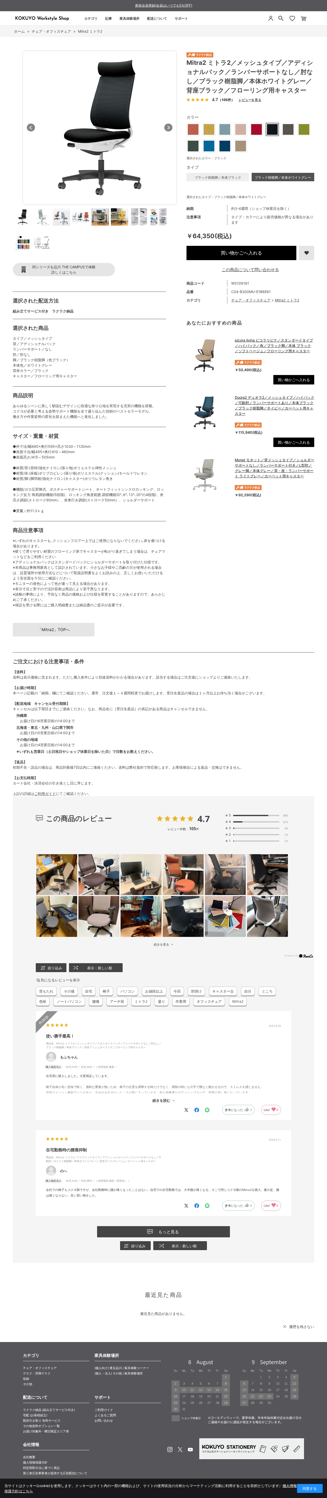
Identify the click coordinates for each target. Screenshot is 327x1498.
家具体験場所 (129, 18)
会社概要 (29, 1457)
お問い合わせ (104, 1420)
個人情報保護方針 (35, 1462)
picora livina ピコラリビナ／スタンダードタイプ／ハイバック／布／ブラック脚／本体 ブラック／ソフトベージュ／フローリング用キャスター (274, 345)
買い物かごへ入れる (241, 253)
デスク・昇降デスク (37, 1373)
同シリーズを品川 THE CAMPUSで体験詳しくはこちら (64, 269)
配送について (157, 18)
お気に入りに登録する (306, 253)
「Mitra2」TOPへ (54, 629)
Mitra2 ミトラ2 (287, 300)
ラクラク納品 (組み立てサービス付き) (49, 1410)
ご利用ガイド (45, 793)
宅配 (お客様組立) (35, 1415)
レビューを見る (250, 100)
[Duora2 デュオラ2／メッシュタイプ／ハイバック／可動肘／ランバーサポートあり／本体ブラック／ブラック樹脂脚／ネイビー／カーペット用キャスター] (208, 413)
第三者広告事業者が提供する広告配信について (55, 1473)
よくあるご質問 (105, 1415)
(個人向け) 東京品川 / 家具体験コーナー (122, 1368)
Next (168, 128)
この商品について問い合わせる (250, 269)
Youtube (190, 1449)
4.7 (203, 819)
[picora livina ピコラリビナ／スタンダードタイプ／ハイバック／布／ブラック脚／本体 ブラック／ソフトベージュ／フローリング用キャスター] (208, 355)
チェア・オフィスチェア (251, 300)
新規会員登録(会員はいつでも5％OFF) (163, 5)
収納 (26, 1379)
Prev (31, 128)
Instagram (170, 1449)
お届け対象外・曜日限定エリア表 (46, 1431)
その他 (27, 1384)
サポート (181, 18)
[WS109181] (22, 217)
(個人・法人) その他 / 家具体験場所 (119, 1373)
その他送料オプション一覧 (41, 1426)
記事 (108, 18)
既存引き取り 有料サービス (42, 1420)
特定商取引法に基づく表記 (41, 1468)
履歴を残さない (301, 1326)
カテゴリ (91, 18)
